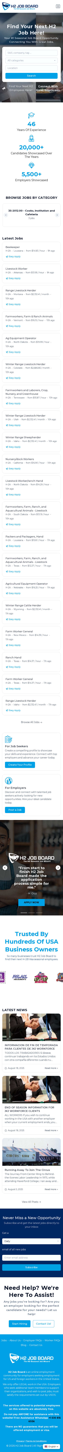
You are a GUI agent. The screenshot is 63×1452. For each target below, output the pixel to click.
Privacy (20, 1441)
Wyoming (19, 609)
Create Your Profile (20, 764)
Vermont (18, 320)
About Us (15, 1340)
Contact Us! (43, 1323)
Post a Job (15, 809)
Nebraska (18, 587)
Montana (18, 294)
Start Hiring (19, 1323)
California (18, 462)
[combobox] (31, 60)
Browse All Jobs (30, 722)
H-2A (8, 250)
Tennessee (19, 397)
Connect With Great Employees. (48, 88)
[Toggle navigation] (58, 6)
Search (31, 75)
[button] (57, 215)
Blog (23, 1345)
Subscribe (31, 1267)
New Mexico (20, 635)
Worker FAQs (52, 1340)
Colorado (18, 368)
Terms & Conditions (36, 1441)
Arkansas (18, 272)
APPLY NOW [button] (31, 902)
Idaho (16, 441)
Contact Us (35, 1345)
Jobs (4, 1340)
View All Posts (30, 1201)
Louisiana (18, 250)
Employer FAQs (32, 1340)
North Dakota (21, 342)
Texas (16, 565)
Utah (16, 419)
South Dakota (21, 514)
